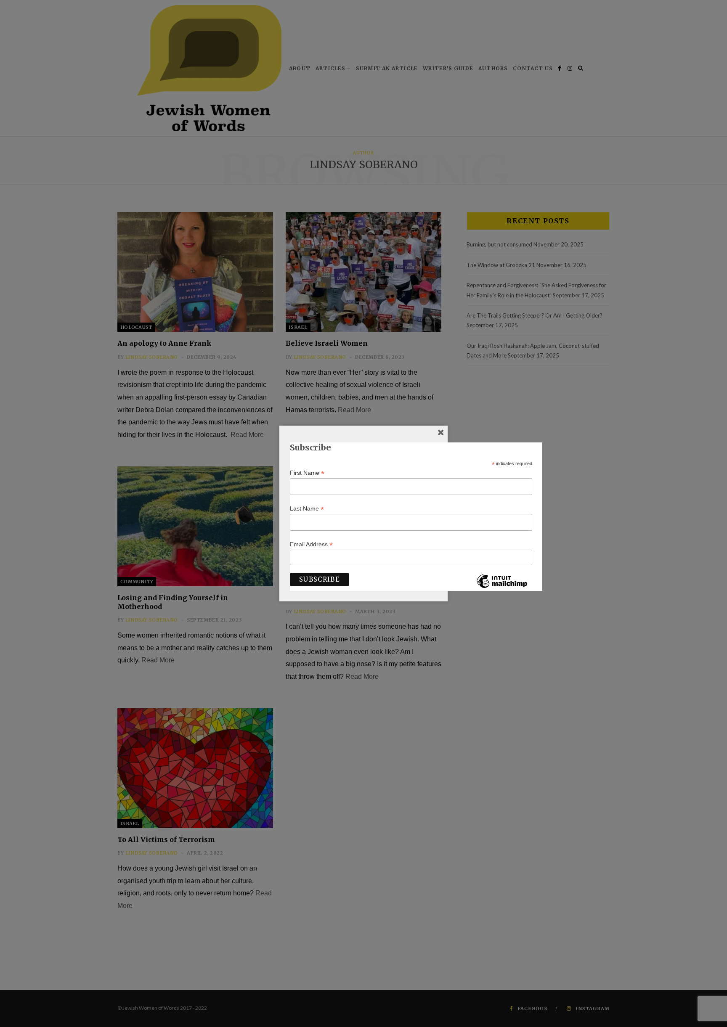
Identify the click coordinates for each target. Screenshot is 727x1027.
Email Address (311, 544)
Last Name (307, 509)
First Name (307, 473)
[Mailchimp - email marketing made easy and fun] (502, 587)
